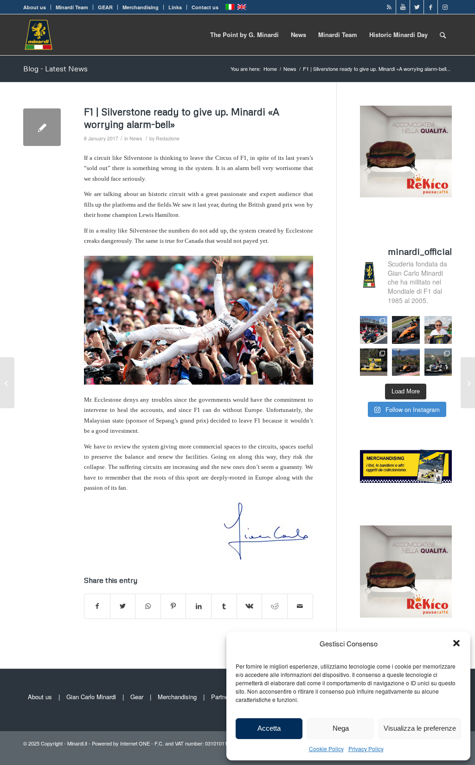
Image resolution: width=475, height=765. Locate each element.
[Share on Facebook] (97, 606)
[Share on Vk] (249, 606)
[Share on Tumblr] (224, 606)
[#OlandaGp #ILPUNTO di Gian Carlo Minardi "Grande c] (406, 329)
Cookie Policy (326, 748)
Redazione (168, 138)
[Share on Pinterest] (173, 606)
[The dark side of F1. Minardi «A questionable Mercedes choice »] (7, 382)
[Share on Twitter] (122, 606)
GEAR (105, 7)
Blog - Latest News (55, 68)
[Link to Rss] (389, 7)
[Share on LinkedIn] (198, 606)
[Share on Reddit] (274, 606)
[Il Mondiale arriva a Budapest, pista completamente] (438, 362)
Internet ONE (135, 743)
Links (175, 7)
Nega (341, 728)
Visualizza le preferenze (420, 728)
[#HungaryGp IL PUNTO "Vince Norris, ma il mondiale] (406, 362)
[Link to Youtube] (403, 7)
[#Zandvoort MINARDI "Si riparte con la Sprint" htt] (438, 329)
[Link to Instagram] (445, 7)
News (135, 138)
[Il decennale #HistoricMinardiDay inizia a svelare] (373, 329)
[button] (456, 643)
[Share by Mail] (300, 606)
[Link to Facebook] (430, 7)
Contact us (205, 7)
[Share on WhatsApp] (147, 606)
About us (34, 7)
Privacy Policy (366, 748)
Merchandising (140, 7)
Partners (222, 696)
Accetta (269, 728)
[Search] (443, 34)
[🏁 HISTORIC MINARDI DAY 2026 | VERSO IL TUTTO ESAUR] (373, 362)
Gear (136, 696)
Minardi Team (72, 7)
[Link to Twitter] (417, 7)
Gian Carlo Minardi (91, 696)
